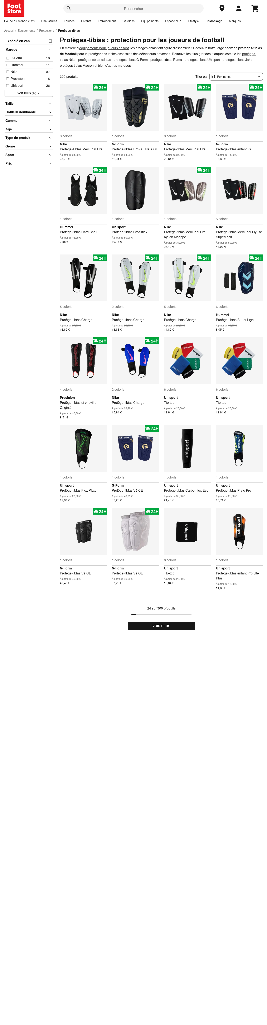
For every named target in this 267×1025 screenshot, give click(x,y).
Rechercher (133, 8)
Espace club (173, 21)
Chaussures (49, 21)
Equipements (150, 21)
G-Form (118, 144)
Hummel (66, 226)
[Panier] (255, 8)
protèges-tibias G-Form (131, 59)
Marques (235, 21)
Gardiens (128, 21)
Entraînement (107, 21)
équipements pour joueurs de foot (104, 47)
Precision (67, 397)
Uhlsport (119, 226)
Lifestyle (193, 21)
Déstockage (213, 21)
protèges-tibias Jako (237, 59)
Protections (46, 30)
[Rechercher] (69, 8)
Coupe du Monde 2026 (19, 21)
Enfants (86, 21)
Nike (63, 144)
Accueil (9, 30)
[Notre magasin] (222, 8)
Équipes (69, 21)
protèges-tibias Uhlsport (202, 59)
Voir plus (161, 625)
